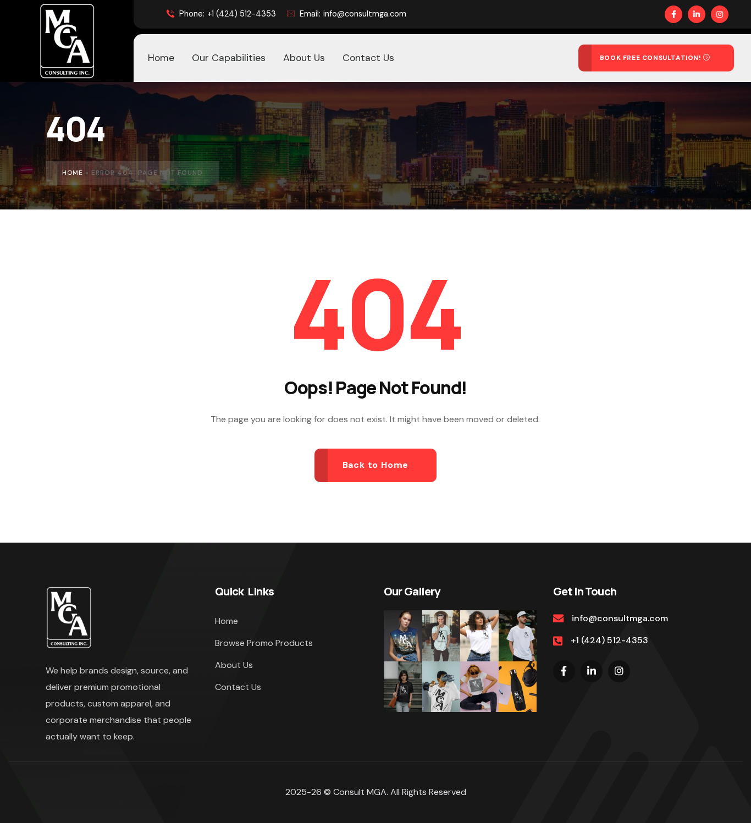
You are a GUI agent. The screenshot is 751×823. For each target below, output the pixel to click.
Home (72, 172)
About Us (234, 665)
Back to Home (376, 465)
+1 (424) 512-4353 (227, 14)
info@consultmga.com (353, 14)
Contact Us (238, 687)
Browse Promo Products (264, 643)
